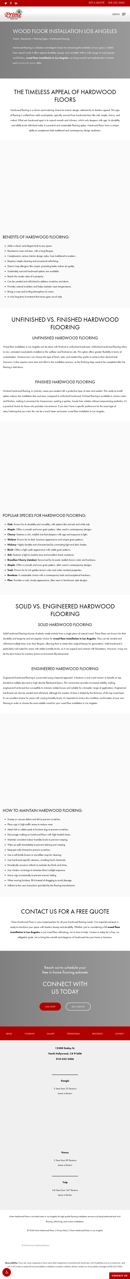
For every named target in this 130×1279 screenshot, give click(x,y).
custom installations (75, 1221)
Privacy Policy (62, 1230)
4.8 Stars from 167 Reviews (65, 1190)
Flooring (29, 1033)
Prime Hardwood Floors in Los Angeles (86, 1230)
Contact (119, 1033)
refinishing (57, 1221)
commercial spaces (26, 63)
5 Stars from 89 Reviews (65, 1160)
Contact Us (119, 1275)
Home (16, 38)
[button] (6, 1272)
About (9, 1033)
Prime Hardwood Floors (19, 1216)
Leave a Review (65, 1093)
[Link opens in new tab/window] (55, 1067)
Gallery (51, 1033)
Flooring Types (41, 38)
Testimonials (73, 1033)
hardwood (107, 1216)
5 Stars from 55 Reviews (65, 1088)
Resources (26, 38)
